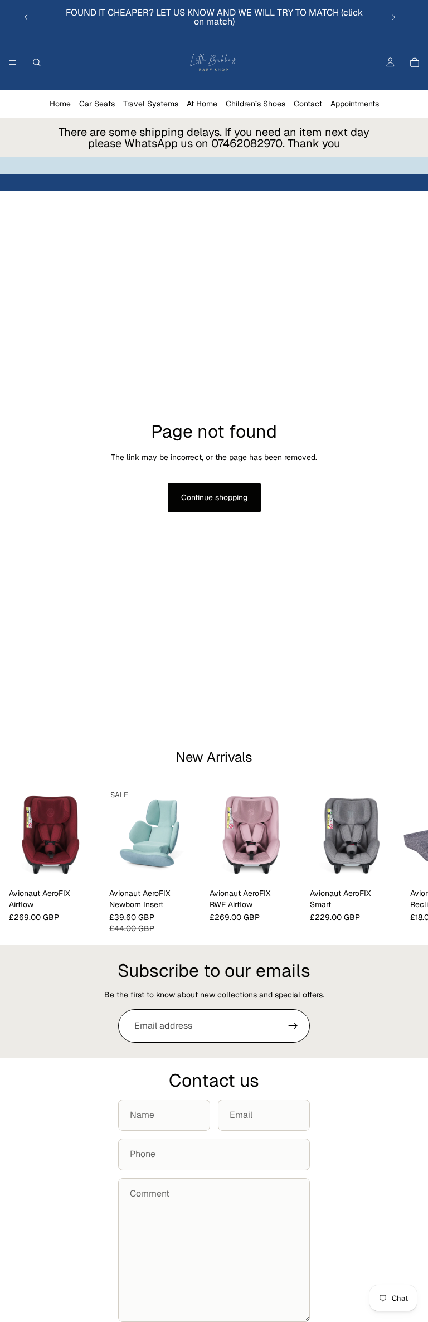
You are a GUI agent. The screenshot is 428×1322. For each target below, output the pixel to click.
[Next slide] (393, 17)
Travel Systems (150, 104)
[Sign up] (293, 1026)
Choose (92, 866)
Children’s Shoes (255, 104)
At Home (202, 104)
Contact (308, 104)
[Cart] (414, 62)
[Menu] (13, 62)
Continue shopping (214, 497)
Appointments (354, 104)
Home (60, 104)
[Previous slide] (26, 17)
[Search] (37, 62)
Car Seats (97, 104)
